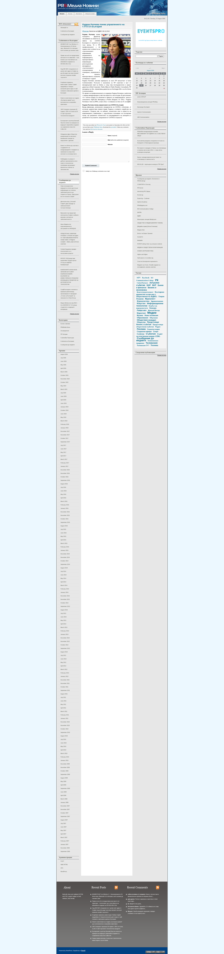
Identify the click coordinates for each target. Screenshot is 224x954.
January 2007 (64, 844)
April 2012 (63, 666)
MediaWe (140, 240)
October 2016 (64, 477)
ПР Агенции (64, 334)
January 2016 (64, 508)
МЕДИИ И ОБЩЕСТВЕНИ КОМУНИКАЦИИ (150, 247)
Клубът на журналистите (146, 307)
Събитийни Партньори (67, 337)
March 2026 (64, 371)
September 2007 (65, 816)
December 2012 (65, 638)
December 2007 (65, 806)
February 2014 (65, 589)
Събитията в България (67, 31)
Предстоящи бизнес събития (147, 323)
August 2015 (64, 526)
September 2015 (65, 522)
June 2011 (63, 701)
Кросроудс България (143, 107)
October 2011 (64, 687)
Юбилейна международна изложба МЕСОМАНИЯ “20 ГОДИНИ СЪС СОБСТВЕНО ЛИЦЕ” (151, 133)
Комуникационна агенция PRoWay (147, 102)
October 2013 (64, 603)
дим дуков (131, 899)
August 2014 (64, 568)
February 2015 (65, 547)
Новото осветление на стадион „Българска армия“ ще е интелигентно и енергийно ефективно (70, 101)
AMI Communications (143, 117)
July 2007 (63, 823)
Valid (64, 864)
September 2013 (65, 606)
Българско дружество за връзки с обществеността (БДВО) (150, 294)
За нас (70, 13)
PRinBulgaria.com (142, 205)
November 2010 (65, 725)
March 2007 (64, 837)
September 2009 (65, 774)
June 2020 (63, 396)
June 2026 (63, 361)
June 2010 (63, 743)
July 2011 (63, 697)
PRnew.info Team (101, 125)
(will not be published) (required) (118, 140)
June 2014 (63, 575)
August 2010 (64, 736)
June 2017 (63, 449)
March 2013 (64, 627)
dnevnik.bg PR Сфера (143, 191)
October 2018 (64, 410)
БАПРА (139, 212)
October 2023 (64, 375)
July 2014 (63, 571)
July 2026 (63, 357)
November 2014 (65, 557)
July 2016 (63, 487)
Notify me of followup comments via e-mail (97, 171)
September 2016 (65, 480)
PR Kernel (140, 188)
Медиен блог (141, 230)
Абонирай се (64, 27)
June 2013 (63, 617)
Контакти (79, 13)
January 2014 (64, 592)
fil (128, 904)
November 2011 (65, 683)
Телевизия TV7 (143, 345)
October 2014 (64, 561)
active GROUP (141, 97)
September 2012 (65, 648)
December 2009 (65, 764)
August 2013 (64, 610)
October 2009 (64, 771)
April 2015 (63, 540)
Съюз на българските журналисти (147, 261)
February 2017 (65, 463)
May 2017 (63, 452)
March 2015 (64, 543)
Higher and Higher (142, 254)
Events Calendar (65, 323)
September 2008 (65, 788)
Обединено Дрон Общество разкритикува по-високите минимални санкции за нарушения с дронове (69, 137)
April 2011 (63, 708)
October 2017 (64, 438)
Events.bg (140, 195)
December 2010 (65, 722)
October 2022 (64, 382)
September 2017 (65, 442)
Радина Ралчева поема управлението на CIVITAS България (103, 25)
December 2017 (65, 431)
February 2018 (65, 424)
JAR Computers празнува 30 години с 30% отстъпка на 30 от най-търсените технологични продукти (69, 112)
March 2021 (64, 389)
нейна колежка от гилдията (136, 894)
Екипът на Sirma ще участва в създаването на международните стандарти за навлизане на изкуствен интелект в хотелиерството (70, 150)
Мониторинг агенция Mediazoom (146, 219)
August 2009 (64, 778)
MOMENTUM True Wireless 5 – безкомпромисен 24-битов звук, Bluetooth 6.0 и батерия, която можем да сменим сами (70, 47)
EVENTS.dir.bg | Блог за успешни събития (149, 244)
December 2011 (65, 680)
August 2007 (64, 820)
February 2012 (65, 673)
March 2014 (64, 585)
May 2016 (63, 494)
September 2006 (65, 851)
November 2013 (65, 599)
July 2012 (63, 655)
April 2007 (63, 834)
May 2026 (63, 364)
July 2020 (63, 393)
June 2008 (63, 792)
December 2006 (65, 848)
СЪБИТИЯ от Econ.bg (143, 184)
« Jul (137, 68)
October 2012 (64, 645)
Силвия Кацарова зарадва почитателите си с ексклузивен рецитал (68, 251)
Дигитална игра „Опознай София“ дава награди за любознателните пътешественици (68, 205)
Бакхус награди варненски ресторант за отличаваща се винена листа (149, 158)
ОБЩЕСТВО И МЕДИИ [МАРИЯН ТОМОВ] (150, 223)
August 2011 (64, 694)
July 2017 (63, 445)
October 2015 (64, 519)
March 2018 (64, 421)
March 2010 (64, 753)
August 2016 (64, 484)
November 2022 (65, 378)
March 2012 (64, 669)
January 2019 (64, 407)
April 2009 (63, 785)
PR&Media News (65, 327)
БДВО (139, 216)
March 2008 (64, 799)
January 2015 (64, 550)
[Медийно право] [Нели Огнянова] (147, 226)
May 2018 (63, 417)
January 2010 (64, 760)
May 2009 (63, 781)
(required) (112, 135)
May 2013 (63, 620)
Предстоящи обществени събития (149, 325)
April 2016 (63, 498)
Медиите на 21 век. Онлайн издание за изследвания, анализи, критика (148, 266)
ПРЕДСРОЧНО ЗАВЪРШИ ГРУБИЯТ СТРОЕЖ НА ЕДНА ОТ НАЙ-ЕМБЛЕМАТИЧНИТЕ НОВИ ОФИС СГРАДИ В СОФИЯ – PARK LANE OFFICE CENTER (70, 239)
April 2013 (63, 624)
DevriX (83, 950)
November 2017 (65, 435)
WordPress (64, 871)
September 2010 (65, 732)
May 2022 (63, 386)
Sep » (163, 68)
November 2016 (65, 473)
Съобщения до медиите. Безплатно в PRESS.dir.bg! (148, 180)
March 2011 (64, 711)
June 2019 (63, 403)
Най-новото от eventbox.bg (145, 258)
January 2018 (64, 428)
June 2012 (63, 659)
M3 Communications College (145, 209)
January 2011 (64, 718)
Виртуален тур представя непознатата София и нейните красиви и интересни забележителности (70, 216)
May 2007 (63, 830)
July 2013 (63, 613)
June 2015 (63, 533)
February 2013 (65, 631)
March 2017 (64, 459)
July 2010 (63, 739)
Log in (62, 861)
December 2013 (65, 596)
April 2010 (63, 750)
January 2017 (64, 466)
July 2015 (63, 529)
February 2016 (65, 505)
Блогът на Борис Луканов (144, 233)
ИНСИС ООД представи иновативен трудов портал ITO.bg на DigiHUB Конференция (68, 261)
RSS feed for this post (96, 129)
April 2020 (63, 400)
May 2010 (63, 746)
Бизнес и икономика (146, 288)
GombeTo (140, 237)
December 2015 (65, 512)
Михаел (130, 911)
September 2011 (65, 690)
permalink (113, 127)
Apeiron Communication (144, 112)
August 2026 (64, 354)
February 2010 (65, 757)
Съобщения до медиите (68, 34)
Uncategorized (65, 330)
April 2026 (63, 368)
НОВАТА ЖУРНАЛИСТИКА (145, 251)
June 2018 (63, 414)
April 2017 (63, 456)
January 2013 (64, 634)
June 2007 (63, 827)
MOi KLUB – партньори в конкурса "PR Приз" (150, 164)
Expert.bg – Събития (143, 198)
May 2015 (63, 536)
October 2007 (64, 813)
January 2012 (64, 676)
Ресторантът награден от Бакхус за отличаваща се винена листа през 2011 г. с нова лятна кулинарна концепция (151, 150)
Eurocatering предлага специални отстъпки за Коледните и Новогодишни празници (150, 142)
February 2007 (65, 841)
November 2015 (65, 515)
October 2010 (64, 729)
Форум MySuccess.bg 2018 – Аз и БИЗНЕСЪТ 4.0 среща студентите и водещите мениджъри (69, 306)
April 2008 (63, 795)
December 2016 (65, 470)
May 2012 (63, 662)
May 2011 (63, 704)
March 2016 (64, 501)
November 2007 (65, 809)
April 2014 (63, 582)
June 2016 (63, 491)
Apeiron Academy (142, 202)
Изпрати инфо (90, 13)
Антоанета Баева (133, 906)
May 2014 (63, 578)
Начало (62, 13)
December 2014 (65, 554)
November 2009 (65, 767)
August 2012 (64, 652)
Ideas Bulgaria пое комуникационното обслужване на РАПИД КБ (68, 226)
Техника (154, 345)
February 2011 (65, 715)
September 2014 (65, 564)
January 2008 (64, 802)
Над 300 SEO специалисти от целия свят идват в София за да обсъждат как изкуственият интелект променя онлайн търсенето (70, 73)
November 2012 (65, 641)
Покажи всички (74, 174)
